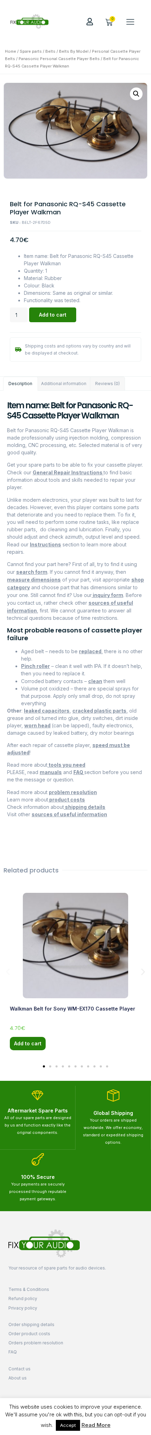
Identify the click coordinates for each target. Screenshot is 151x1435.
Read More (96, 1425)
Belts (50, 51)
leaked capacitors (47, 711)
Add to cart (52, 315)
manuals (51, 772)
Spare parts (31, 51)
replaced (90, 651)
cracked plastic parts (99, 711)
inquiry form (107, 595)
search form (31, 572)
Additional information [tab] (63, 383)
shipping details (84, 807)
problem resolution (73, 792)
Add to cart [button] (27, 1043)
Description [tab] (20, 383)
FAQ (78, 772)
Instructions (45, 544)
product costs (66, 800)
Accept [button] (68, 1425)
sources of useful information (69, 814)
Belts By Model (73, 51)
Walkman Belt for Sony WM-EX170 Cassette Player (72, 1009)
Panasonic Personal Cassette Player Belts (59, 58)
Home (10, 51)
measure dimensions (34, 580)
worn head (37, 725)
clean (95, 681)
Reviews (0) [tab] (107, 383)
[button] (130, 21)
